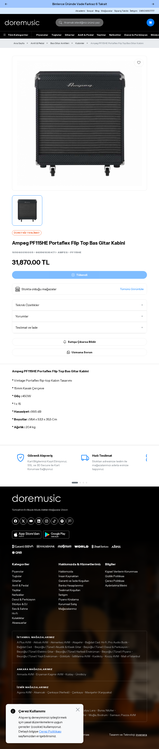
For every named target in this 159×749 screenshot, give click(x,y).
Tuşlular (56, 34)
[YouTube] (31, 521)
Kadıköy (97, 656)
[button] (79, 289)
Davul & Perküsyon (136, 34)
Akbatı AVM (40, 642)
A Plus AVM (24, 642)
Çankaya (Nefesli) (58, 692)
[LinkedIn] (38, 521)
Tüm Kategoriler (18, 34)
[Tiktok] (54, 521)
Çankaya (77, 692)
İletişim (133, 10)
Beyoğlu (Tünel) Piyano (116, 651)
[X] (23, 521)
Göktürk (65, 656)
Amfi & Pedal (86, 34)
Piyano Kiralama (69, 599)
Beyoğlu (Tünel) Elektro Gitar (35, 651)
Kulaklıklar (18, 618)
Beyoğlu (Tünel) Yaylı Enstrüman (37, 656)
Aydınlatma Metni (116, 585)
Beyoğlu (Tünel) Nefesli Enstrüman (77, 651)
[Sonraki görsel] (140, 123)
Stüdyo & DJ (19, 604)
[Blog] (69, 521)
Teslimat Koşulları (69, 590)
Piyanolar (42, 34)
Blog (97, 10)
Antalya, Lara (87, 710)
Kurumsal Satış (68, 604)
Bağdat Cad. (24, 647)
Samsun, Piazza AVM (123, 715)
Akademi (80, 10)
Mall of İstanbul (130, 656)
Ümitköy (81, 674)
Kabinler (79, 43)
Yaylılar (101, 34)
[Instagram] (46, 521)
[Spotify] (62, 521)
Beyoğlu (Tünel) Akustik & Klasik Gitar (58, 647)
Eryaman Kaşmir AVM (49, 674)
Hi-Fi (15, 613)
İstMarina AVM (81, 656)
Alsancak (39, 692)
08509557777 (146, 10)
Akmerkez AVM (60, 642)
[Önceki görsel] (19, 123)
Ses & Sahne (20, 608)
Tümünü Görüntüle (132, 289)
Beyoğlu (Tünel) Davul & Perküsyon (106, 647)
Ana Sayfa (19, 43)
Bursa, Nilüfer (106, 710)
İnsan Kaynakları (69, 576)
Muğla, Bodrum (98, 715)
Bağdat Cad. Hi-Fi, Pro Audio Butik (106, 642)
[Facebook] (15, 521)
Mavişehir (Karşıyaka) (98, 692)
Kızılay (69, 674)
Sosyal (90, 10)
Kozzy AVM (112, 656)
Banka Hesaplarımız (71, 585)
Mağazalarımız (68, 608)
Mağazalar (107, 10)
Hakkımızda (66, 571)
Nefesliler (115, 34)
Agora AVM (24, 692)
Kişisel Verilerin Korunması (121, 571)
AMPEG (63, 252)
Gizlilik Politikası (114, 576)
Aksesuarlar (19, 622)
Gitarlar (70, 34)
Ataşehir (77, 642)
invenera (141, 734)
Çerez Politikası (114, 581)
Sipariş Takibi (121, 10)
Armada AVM (25, 674)
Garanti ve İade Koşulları (74, 581)
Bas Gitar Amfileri (59, 43)
